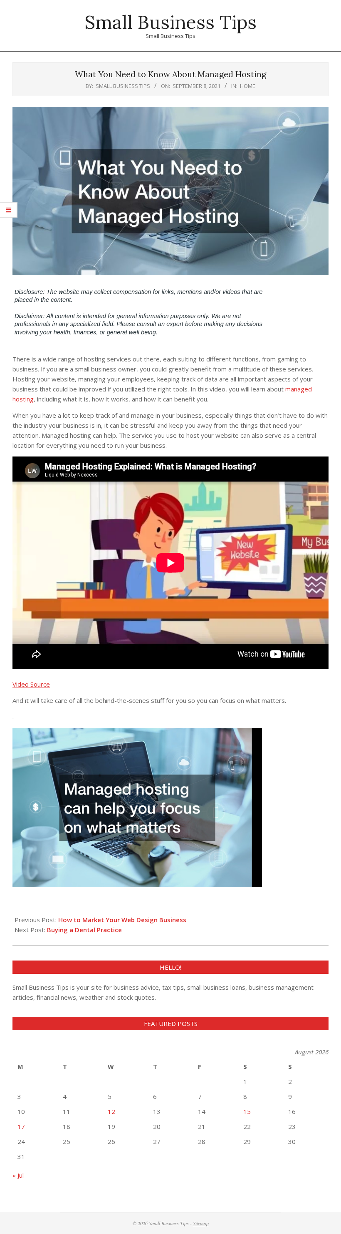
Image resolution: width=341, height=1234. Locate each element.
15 (247, 1111)
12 (111, 1111)
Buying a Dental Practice (84, 930)
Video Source (31, 684)
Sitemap (201, 1223)
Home (247, 86)
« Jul (18, 1175)
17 (21, 1126)
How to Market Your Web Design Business (122, 919)
